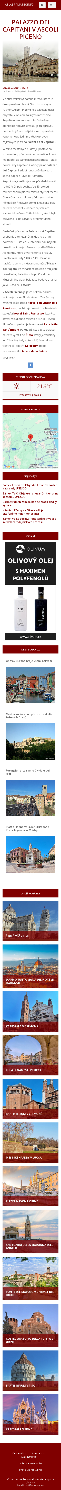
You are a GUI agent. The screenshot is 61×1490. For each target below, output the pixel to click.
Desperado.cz (19, 1453)
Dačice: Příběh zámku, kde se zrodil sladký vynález (30, 503)
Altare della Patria (34, 351)
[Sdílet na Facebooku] (30, 365)
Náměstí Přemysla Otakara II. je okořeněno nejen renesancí (23, 511)
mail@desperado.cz (34, 1485)
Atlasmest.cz (38, 1453)
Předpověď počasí (29, 394)
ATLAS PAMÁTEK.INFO (19, 4)
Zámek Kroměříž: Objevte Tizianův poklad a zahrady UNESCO (30, 486)
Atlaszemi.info (29, 1456)
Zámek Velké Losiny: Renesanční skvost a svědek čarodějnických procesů (29, 520)
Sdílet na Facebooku (30, 1463)
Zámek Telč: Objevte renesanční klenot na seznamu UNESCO (30, 495)
